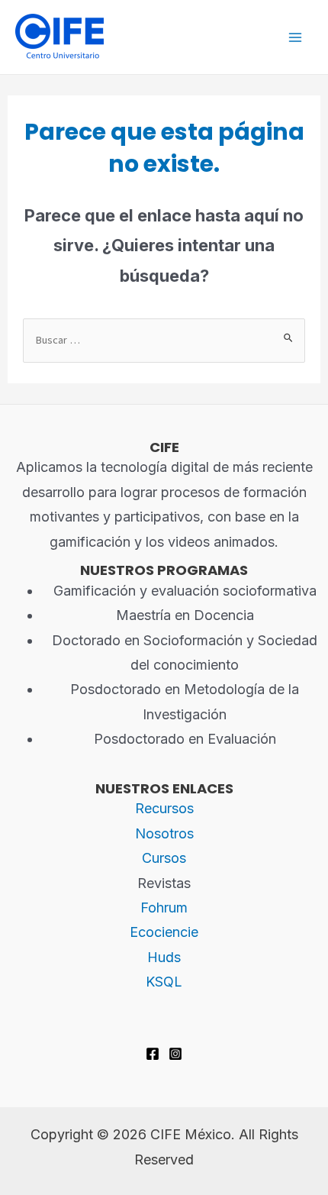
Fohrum (164, 907)
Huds (164, 957)
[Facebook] (152, 1054)
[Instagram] (175, 1054)
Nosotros (164, 833)
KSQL (164, 982)
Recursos (164, 808)
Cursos (164, 858)
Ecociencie (164, 932)
